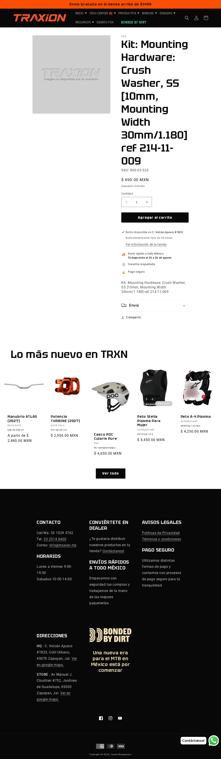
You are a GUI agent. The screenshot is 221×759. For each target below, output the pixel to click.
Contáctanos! (113, 551)
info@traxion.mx (63, 545)
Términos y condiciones (161, 539)
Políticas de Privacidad (161, 533)
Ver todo (110, 473)
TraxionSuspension (121, 754)
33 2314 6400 (55, 539)
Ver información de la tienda (146, 244)
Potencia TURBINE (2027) (65, 418)
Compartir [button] (133, 317)
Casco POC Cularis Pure (105, 436)
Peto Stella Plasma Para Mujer (149, 420)
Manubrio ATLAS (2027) (22, 418)
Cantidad (127, 193)
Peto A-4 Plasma (196, 416)
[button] (80, 13)
